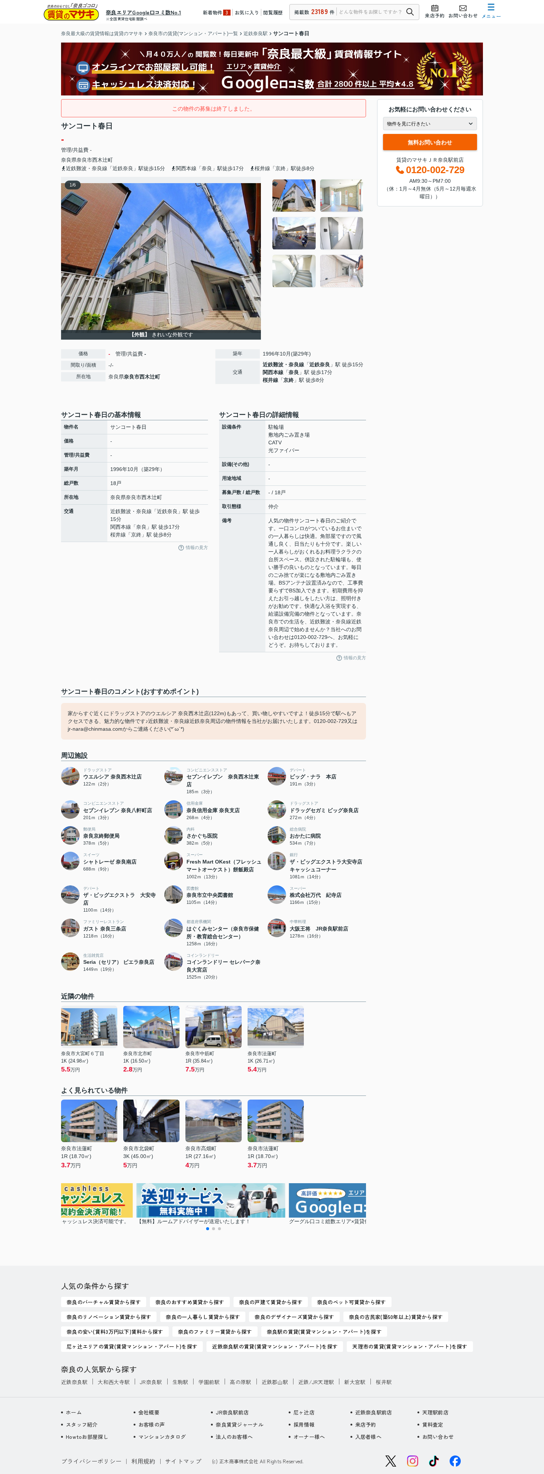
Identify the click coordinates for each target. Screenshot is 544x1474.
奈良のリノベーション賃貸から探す (109, 1316)
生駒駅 (180, 1382)
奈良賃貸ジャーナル (239, 1424)
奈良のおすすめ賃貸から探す (189, 1302)
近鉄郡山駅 (275, 1382)
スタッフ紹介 (82, 1424)
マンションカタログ (162, 1436)
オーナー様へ (309, 1436)
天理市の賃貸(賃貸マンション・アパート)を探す (409, 1346)
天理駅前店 (435, 1412)
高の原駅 (240, 1382)
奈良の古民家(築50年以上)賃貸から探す (396, 1316)
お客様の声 (151, 1424)
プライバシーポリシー (91, 1461)
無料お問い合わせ (430, 142)
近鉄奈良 (319, 364)
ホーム (74, 1412)
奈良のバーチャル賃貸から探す (104, 1302)
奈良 (294, 372)
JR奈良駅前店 (232, 1412)
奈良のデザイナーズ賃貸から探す (294, 1316)
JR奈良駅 (151, 1382)
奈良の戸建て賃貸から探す (270, 1302)
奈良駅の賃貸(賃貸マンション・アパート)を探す (324, 1331)
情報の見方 (197, 547)
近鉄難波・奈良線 (283, 364)
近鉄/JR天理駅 (316, 1382)
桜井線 (270, 380)
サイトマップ (183, 1461)
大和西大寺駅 (114, 1382)
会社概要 (148, 1412)
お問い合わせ (438, 1436)
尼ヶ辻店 (304, 1412)
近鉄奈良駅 (74, 1382)
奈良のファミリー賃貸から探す (215, 1331)
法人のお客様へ (234, 1436)
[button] (207, 1228)
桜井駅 (384, 1382)
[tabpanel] (318, 233)
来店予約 (365, 1424)
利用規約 (143, 1461)
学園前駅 (208, 1382)
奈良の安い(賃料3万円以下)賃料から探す (115, 1331)
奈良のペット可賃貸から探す (351, 1302)
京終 (288, 380)
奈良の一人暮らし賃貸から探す (203, 1316)
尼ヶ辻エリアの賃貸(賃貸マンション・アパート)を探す (132, 1346)
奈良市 (84, 160)
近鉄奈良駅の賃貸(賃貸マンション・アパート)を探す (275, 1346)
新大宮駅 (354, 1382)
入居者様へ (368, 1436)
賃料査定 (432, 1424)
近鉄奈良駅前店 (373, 1412)
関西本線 (273, 372)
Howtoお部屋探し (87, 1436)
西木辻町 (102, 160)
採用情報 (304, 1424)
